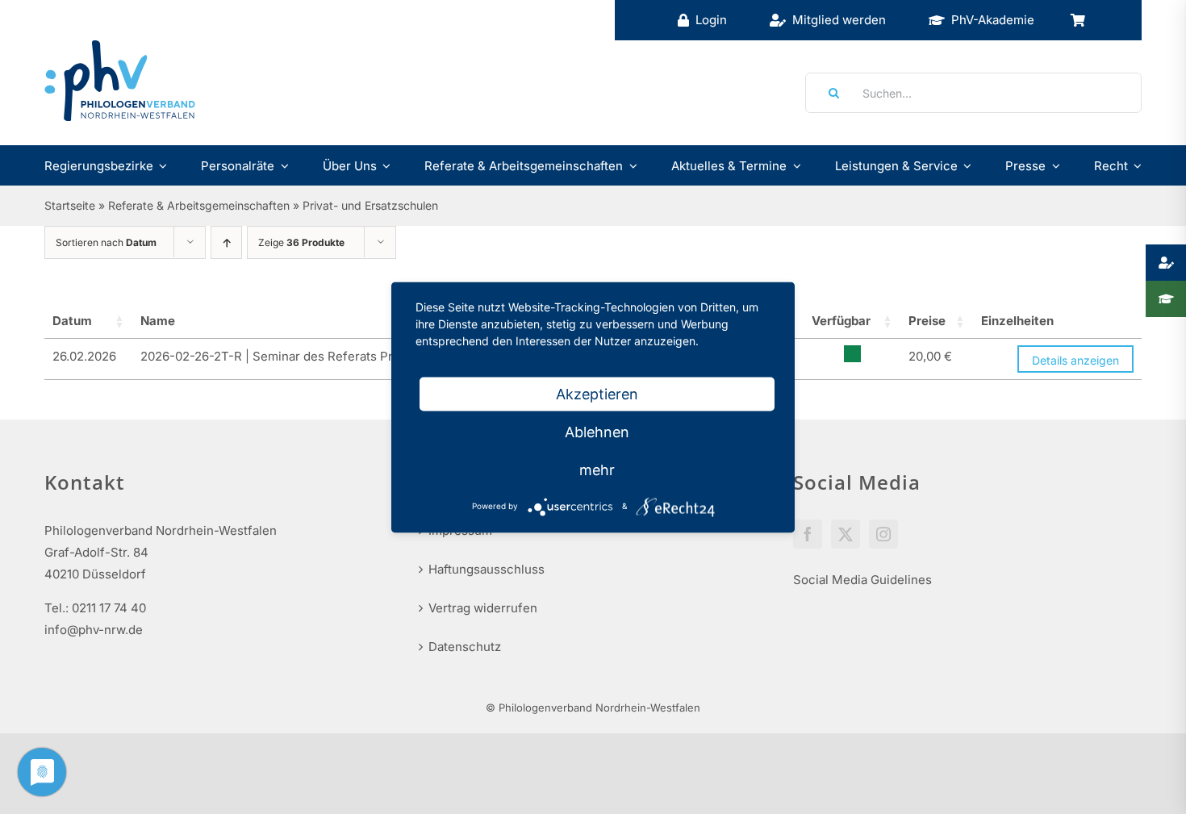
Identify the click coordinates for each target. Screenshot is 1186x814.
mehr (597, 469)
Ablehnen (597, 431)
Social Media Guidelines (862, 579)
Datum (72, 320)
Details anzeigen (1075, 360)
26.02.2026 (84, 356)
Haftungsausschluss (486, 569)
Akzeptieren (597, 393)
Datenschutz (464, 646)
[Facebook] (807, 534)
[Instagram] (883, 534)
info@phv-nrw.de (93, 629)
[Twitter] (845, 534)
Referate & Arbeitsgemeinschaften (199, 205)
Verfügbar (841, 320)
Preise (927, 320)
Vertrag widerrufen (482, 608)
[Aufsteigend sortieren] (226, 242)
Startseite (69, 205)
